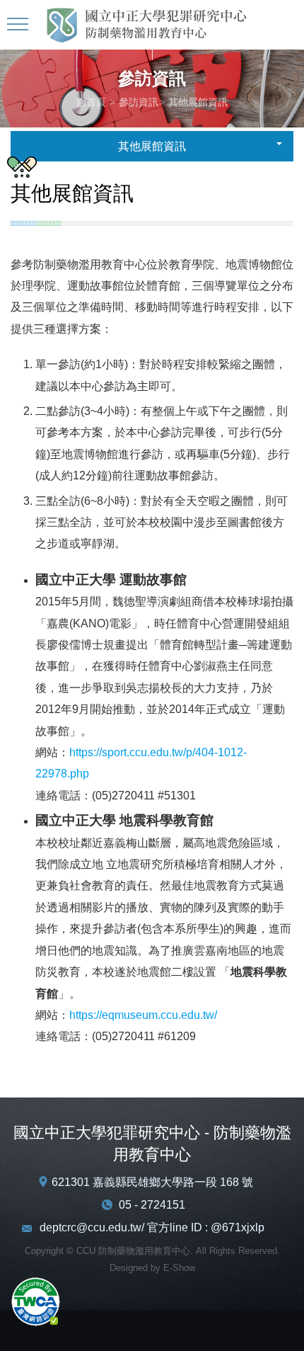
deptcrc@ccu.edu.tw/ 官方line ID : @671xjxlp (152, 1227)
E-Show (179, 1267)
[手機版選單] (19, 24)
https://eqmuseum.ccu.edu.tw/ (143, 1015)
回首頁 (91, 102)
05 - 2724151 (152, 1205)
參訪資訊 (138, 102)
